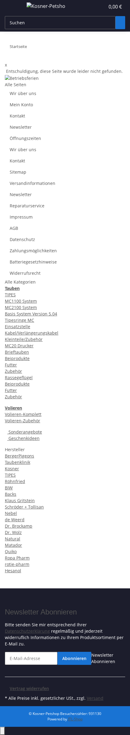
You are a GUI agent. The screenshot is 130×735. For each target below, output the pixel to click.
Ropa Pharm (17, 558)
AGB (14, 228)
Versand (95, 698)
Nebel (11, 513)
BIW (9, 488)
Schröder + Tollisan (24, 507)
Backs (10, 494)
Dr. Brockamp (18, 526)
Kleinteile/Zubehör (24, 339)
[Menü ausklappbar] (12, 7)
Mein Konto (21, 104)
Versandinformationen (32, 183)
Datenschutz (22, 239)
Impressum (21, 217)
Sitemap (18, 172)
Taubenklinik (17, 462)
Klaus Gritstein (20, 500)
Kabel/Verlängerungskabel (31, 333)
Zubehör (13, 371)
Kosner (12, 468)
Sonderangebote (24, 432)
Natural (12, 539)
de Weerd (14, 519)
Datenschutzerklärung (27, 631)
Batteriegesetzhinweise (33, 262)
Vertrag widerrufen (29, 688)
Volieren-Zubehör (22, 421)
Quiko (11, 551)
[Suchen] (120, 22)
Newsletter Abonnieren (103, 658)
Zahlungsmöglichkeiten (33, 251)
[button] (93, 7)
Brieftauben (17, 352)
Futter (11, 365)
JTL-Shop (75, 719)
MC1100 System (21, 301)
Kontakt (17, 116)
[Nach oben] (2, 731)
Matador (13, 545)
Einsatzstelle (17, 326)
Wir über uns (23, 93)
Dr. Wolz (13, 532)
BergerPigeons (19, 456)
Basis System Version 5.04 (31, 314)
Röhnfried (15, 481)
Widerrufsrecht (25, 273)
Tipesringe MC (19, 320)
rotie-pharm (17, 564)
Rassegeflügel (19, 377)
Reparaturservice (27, 206)
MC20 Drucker (19, 346)
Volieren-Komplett (23, 414)
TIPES (10, 295)
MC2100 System (21, 307)
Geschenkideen (23, 438)
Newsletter (21, 127)
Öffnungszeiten (25, 138)
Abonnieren (74, 658)
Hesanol (13, 570)
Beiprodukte (17, 358)
